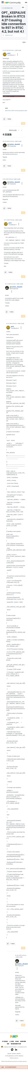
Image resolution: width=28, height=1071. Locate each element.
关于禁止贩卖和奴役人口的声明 (11, 1055)
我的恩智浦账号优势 (16, 1044)
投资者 (17, 1041)
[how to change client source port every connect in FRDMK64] (18, 130)
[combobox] (14, 35)
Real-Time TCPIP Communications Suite (16, 110)
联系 (8, 1044)
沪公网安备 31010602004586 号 (10, 1047)
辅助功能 (21, 1055)
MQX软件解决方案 (7, 8)
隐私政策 (9, 1053)
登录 (26, 2)
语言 (23, 7)
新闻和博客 (23, 1041)
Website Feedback (14, 1058)
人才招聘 (11, 1041)
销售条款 (18, 1053)
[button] (17, 54)
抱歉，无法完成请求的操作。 (9, 1067)
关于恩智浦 (5, 1041)
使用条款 (14, 1053)
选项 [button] (23, 42)
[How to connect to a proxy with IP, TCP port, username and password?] (21, 130)
